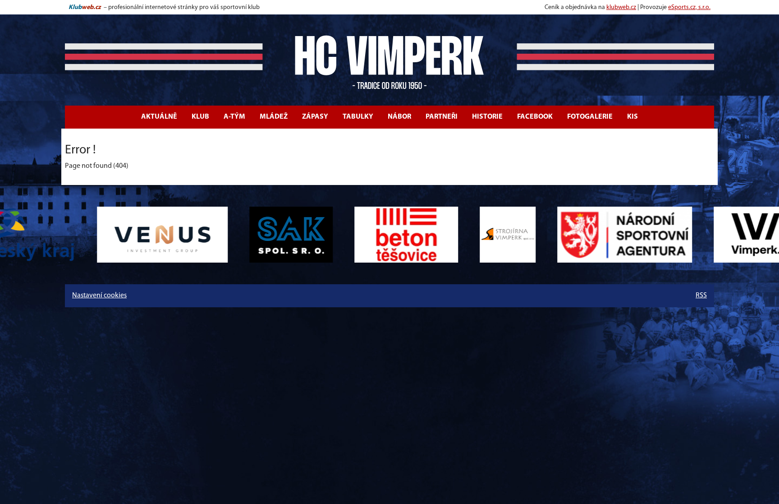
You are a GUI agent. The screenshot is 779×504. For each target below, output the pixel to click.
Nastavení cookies (99, 295)
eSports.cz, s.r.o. (689, 7)
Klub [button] (200, 116)
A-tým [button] (234, 116)
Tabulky (358, 116)
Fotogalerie (590, 116)
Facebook (535, 116)
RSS (701, 295)
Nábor (399, 116)
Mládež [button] (274, 116)
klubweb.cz (621, 7)
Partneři (442, 116)
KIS (632, 116)
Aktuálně (159, 116)
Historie (487, 116)
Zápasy (315, 116)
